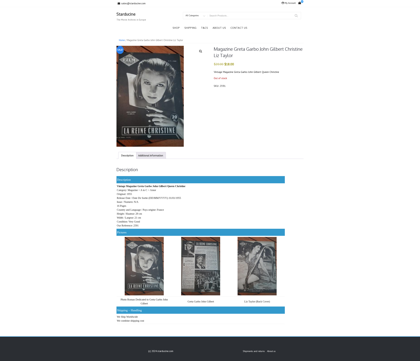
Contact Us (239, 27)
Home (122, 40)
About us (219, 27)
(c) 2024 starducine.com (160, 351)
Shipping (190, 27)
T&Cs (204, 27)
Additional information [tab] (150, 155)
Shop (176, 27)
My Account (290, 2)
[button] (201, 51)
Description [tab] (127, 155)
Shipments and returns (254, 351)
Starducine (126, 14)
